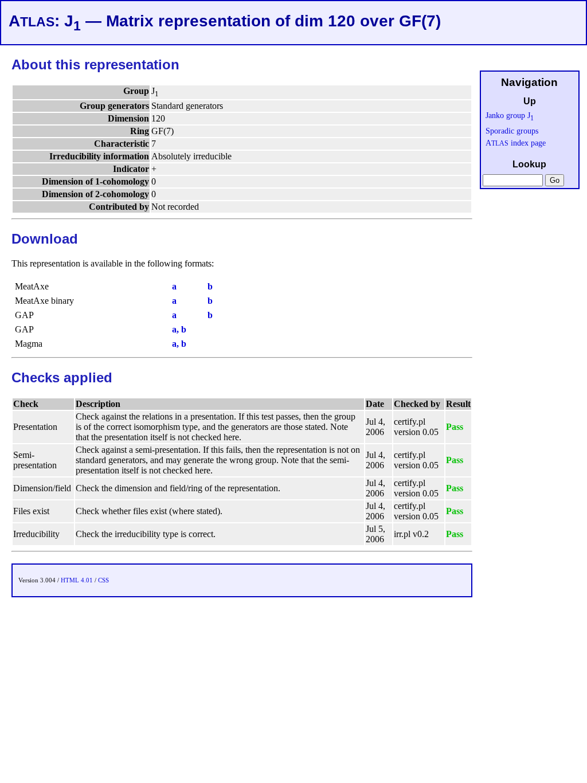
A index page (516, 142)
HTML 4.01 (77, 580)
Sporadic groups (512, 130)
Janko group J (510, 115)
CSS (103, 580)
